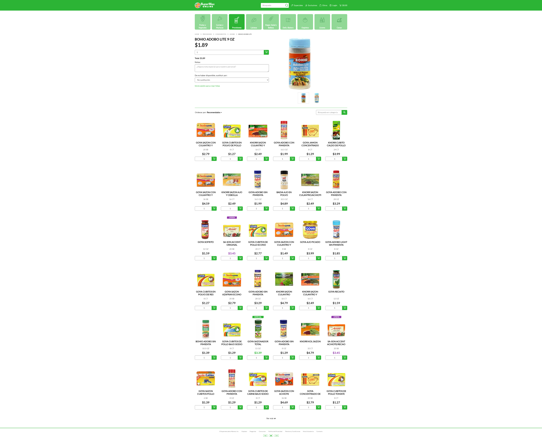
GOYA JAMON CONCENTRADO (310, 144)
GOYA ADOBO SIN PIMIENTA (258, 193)
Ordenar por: (207, 112)
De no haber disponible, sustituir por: (211, 75)
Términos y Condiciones (292, 431)
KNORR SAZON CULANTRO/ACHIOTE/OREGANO (316, 193)
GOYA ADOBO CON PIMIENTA (284, 144)
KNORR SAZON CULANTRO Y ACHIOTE (258, 145)
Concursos (262, 431)
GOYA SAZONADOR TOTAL (258, 342)
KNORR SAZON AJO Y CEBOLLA (231, 193)
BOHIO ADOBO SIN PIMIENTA (206, 342)
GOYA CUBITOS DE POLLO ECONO (258, 243)
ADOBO (232, 34)
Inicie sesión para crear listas (207, 86)
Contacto (319, 431)
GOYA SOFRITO (206, 242)
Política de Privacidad (275, 431)
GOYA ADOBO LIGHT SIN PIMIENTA (336, 243)
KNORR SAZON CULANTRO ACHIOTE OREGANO (284, 294)
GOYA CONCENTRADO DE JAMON (310, 394)
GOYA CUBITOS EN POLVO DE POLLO (232, 144)
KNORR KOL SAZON (310, 341)
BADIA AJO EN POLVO (284, 193)
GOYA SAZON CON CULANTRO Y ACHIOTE (206, 145)
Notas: (198, 62)
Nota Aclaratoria (308, 431)
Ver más (270, 418)
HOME (197, 34)
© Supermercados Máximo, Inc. (229, 431)
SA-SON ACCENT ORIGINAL (232, 243)
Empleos (244, 431)
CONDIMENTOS (220, 34)
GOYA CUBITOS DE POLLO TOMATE (336, 392)
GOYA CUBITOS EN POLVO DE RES (206, 293)
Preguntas (253, 431)
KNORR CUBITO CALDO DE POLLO (336, 144)
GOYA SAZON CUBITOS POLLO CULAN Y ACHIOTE (206, 394)
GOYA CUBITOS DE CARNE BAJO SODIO (258, 392)
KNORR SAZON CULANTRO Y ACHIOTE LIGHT (310, 294)
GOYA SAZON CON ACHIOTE (284, 392)
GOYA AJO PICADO (310, 242)
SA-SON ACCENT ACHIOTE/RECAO (336, 342)
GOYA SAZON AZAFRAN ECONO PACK (231, 294)
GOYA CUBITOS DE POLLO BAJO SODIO (231, 342)
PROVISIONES (207, 34)
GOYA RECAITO (336, 291)
